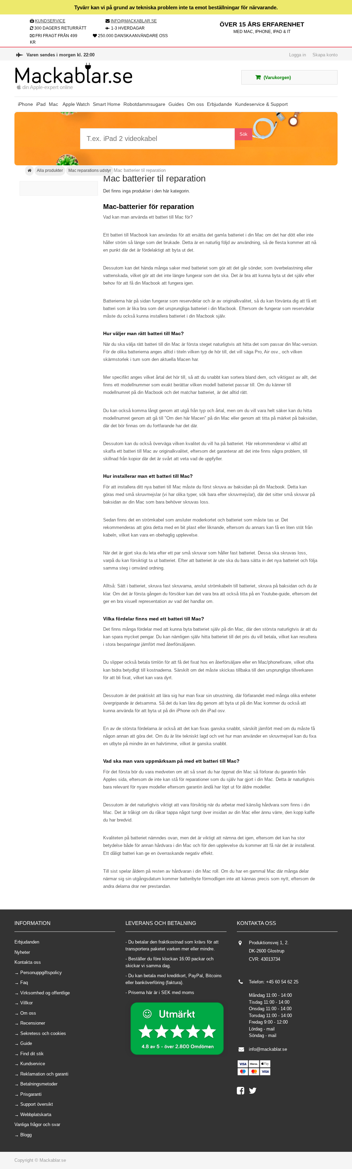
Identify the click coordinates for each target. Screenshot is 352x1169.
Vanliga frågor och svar (37, 1124)
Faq (24, 982)
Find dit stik (32, 1053)
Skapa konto (325, 54)
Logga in (297, 54)
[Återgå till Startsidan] (29, 170)
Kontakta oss (27, 962)
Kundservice (32, 1063)
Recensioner (32, 1023)
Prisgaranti (31, 1094)
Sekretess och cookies (43, 1033)
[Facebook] (243, 1092)
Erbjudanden (26, 942)
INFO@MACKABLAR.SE (134, 21)
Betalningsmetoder (38, 1084)
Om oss (28, 1013)
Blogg (26, 1134)
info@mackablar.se (268, 1049)
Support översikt (36, 1104)
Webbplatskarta (35, 1114)
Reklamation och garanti (44, 1074)
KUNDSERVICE (50, 21)
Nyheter (22, 952)
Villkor (26, 1002)
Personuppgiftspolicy (41, 972)
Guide (26, 1043)
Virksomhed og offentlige (45, 992)
